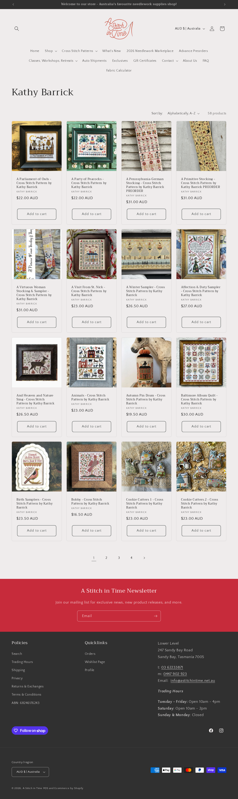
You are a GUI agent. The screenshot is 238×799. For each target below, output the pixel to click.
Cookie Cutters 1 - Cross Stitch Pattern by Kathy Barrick (144, 504)
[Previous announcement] (13, 4)
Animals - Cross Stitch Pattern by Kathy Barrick (90, 398)
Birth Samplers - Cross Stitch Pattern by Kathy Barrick (35, 504)
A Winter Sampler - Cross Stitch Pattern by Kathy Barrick (145, 291)
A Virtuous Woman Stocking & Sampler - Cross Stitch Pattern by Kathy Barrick (34, 293)
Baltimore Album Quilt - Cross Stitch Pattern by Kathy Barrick (199, 400)
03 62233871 (172, 667)
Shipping (18, 670)
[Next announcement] (225, 4)
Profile (89, 670)
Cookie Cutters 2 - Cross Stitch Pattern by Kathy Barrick (199, 504)
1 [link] (94, 558)
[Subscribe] (155, 616)
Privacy (17, 678)
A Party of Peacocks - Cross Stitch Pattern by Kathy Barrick (89, 183)
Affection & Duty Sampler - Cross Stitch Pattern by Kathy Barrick (200, 291)
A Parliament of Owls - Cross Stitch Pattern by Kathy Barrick (34, 183)
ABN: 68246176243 (26, 703)
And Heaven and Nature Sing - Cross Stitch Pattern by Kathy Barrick (35, 400)
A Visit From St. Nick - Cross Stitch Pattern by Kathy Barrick (89, 291)
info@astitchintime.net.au (193, 681)
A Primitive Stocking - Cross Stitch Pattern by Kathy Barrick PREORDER (200, 183)
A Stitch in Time (32, 788)
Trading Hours (22, 662)
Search (17, 654)
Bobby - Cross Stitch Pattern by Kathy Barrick (90, 502)
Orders (90, 654)
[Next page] (144, 558)
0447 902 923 (175, 674)
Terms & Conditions (26, 695)
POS (45, 788)
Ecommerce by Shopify (68, 788)
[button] (17, 29)
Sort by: (157, 113)
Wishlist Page (95, 662)
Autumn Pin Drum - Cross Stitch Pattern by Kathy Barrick (145, 400)
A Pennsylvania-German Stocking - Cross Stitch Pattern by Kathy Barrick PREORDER (145, 185)
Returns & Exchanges (27, 686)
